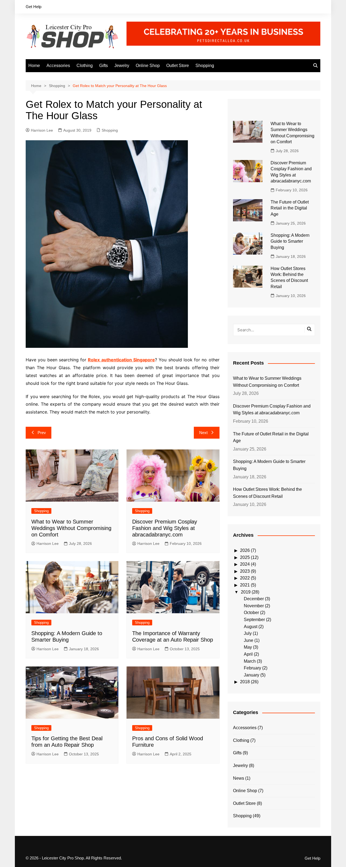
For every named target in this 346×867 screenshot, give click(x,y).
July (248, 633)
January (251, 675)
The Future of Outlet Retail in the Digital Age (290, 208)
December (254, 598)
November (254, 605)
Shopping (204, 65)
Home (34, 65)
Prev (42, 432)
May (248, 647)
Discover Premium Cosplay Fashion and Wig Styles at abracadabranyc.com (164, 528)
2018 (245, 681)
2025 (245, 557)
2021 (245, 585)
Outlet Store (177, 65)
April (248, 654)
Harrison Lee (42, 130)
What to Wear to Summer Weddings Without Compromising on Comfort (71, 528)
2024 (245, 564)
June (248, 640)
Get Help (33, 6)
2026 (245, 550)
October (251, 612)
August (250, 626)
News (238, 778)
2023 (245, 571)
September (254, 619)
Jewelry (121, 65)
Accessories (58, 65)
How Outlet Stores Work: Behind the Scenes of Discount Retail (267, 493)
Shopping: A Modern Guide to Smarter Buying (290, 241)
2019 (246, 592)
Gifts (103, 65)
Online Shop (148, 65)
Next (203, 432)
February (252, 668)
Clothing (84, 65)
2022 (245, 578)
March (250, 661)
